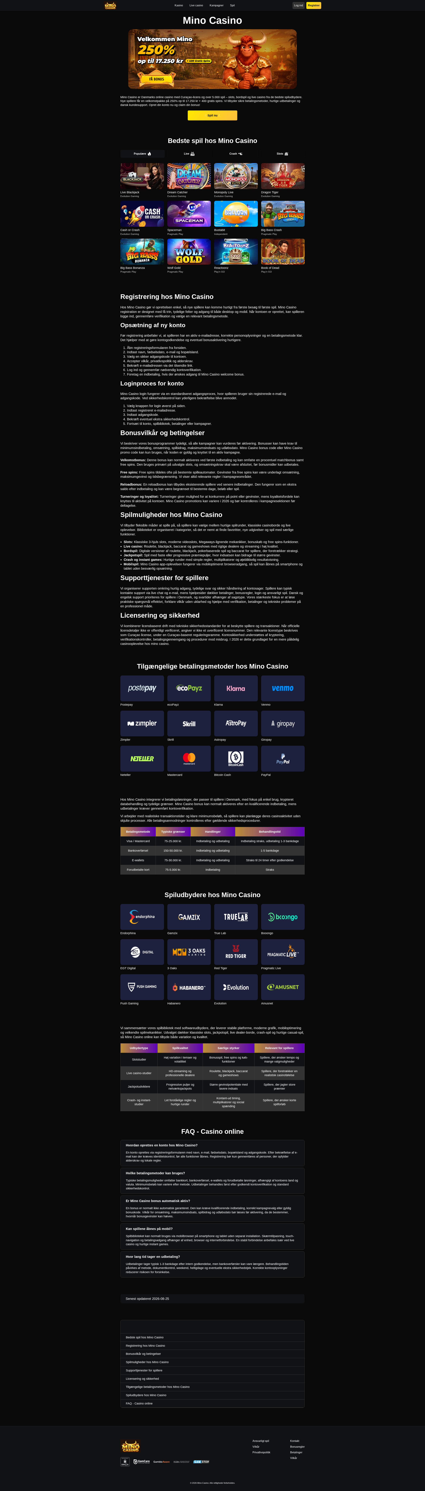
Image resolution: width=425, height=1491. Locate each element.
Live (186, 153)
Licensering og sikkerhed (142, 1378)
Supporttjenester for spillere (144, 1370)
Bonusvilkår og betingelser (143, 1353)
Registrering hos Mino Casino (145, 1345)
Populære (140, 153)
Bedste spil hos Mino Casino (145, 1337)
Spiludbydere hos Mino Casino (146, 1395)
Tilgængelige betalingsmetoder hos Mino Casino (158, 1387)
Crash (233, 153)
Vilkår (293, 1458)
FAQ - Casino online (139, 1403)
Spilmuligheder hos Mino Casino (147, 1362)
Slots (280, 153)
